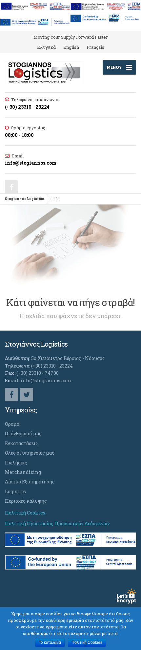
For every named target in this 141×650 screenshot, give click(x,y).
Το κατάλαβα (50, 642)
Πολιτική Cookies (25, 513)
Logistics (15, 491)
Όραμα (12, 424)
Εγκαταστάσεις (21, 443)
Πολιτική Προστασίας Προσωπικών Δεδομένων (57, 523)
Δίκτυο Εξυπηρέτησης (30, 481)
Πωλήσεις (16, 463)
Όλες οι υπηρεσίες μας (29, 453)
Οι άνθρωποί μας (23, 433)
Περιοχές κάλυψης (26, 501)
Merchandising (23, 472)
